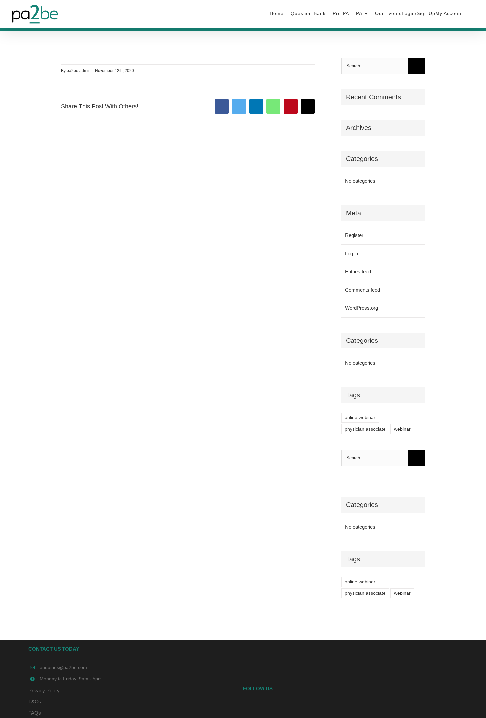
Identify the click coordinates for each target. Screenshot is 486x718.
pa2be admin (79, 70)
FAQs (34, 713)
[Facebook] (341, 707)
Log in (351, 253)
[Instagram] (359, 707)
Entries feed (358, 271)
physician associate (365, 429)
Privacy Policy (44, 690)
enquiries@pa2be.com (63, 667)
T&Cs (34, 701)
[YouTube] (350, 707)
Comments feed (362, 290)
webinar (402, 429)
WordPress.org (361, 308)
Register (354, 235)
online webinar (360, 417)
